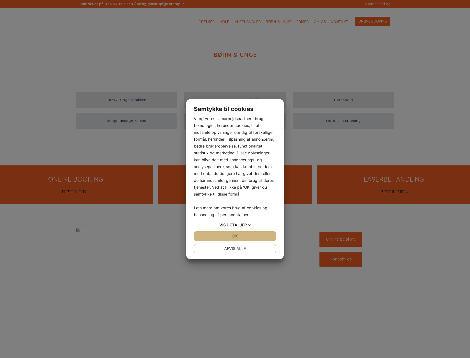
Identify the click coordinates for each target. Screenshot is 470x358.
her (245, 214)
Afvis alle (235, 248)
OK (235, 236)
